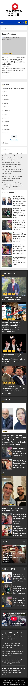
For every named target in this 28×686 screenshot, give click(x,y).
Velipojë (6, 122)
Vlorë (5, 92)
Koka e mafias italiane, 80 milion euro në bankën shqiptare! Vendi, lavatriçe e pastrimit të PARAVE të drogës (13, 359)
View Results (14, 140)
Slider (10, 53)
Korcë (5, 114)
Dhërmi (6, 107)
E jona (9, 293)
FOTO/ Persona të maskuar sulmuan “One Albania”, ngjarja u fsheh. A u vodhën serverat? (12, 171)
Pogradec (7, 110)
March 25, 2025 (17, 229)
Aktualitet (6, 53)
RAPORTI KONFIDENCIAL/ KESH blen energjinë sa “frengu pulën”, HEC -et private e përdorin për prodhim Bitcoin (12, 327)
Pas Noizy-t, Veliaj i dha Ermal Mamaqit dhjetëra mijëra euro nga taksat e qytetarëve (19, 518)
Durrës (6, 95)
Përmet (6, 118)
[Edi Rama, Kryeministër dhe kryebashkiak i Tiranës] (14, 286)
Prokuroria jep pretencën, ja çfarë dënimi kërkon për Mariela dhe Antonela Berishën (12, 178)
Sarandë (6, 133)
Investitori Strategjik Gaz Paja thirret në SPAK (12, 509)
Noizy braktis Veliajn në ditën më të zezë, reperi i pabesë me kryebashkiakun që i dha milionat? (19, 531)
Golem (6, 125)
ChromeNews (13, 684)
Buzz (9, 504)
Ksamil (6, 103)
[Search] (23, 22)
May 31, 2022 (6, 66)
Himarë (6, 99)
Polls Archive (5, 143)
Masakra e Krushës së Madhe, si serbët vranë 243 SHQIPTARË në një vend (19, 260)
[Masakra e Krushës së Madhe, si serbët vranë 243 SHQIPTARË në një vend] (7, 261)
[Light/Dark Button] (19, 22)
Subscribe (26, 22)
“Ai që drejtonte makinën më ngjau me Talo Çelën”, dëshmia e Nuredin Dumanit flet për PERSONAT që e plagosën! (19, 250)
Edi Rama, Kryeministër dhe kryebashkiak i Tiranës (13, 299)
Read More (6, 76)
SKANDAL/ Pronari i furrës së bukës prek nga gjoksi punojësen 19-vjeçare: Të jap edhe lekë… (13, 60)
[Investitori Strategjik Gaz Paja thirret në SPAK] (14, 491)
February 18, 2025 (17, 523)
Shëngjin (6, 129)
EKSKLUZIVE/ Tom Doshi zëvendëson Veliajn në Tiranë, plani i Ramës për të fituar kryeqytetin (14, 389)
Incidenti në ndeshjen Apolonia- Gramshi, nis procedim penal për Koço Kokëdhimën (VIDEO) (11, 164)
